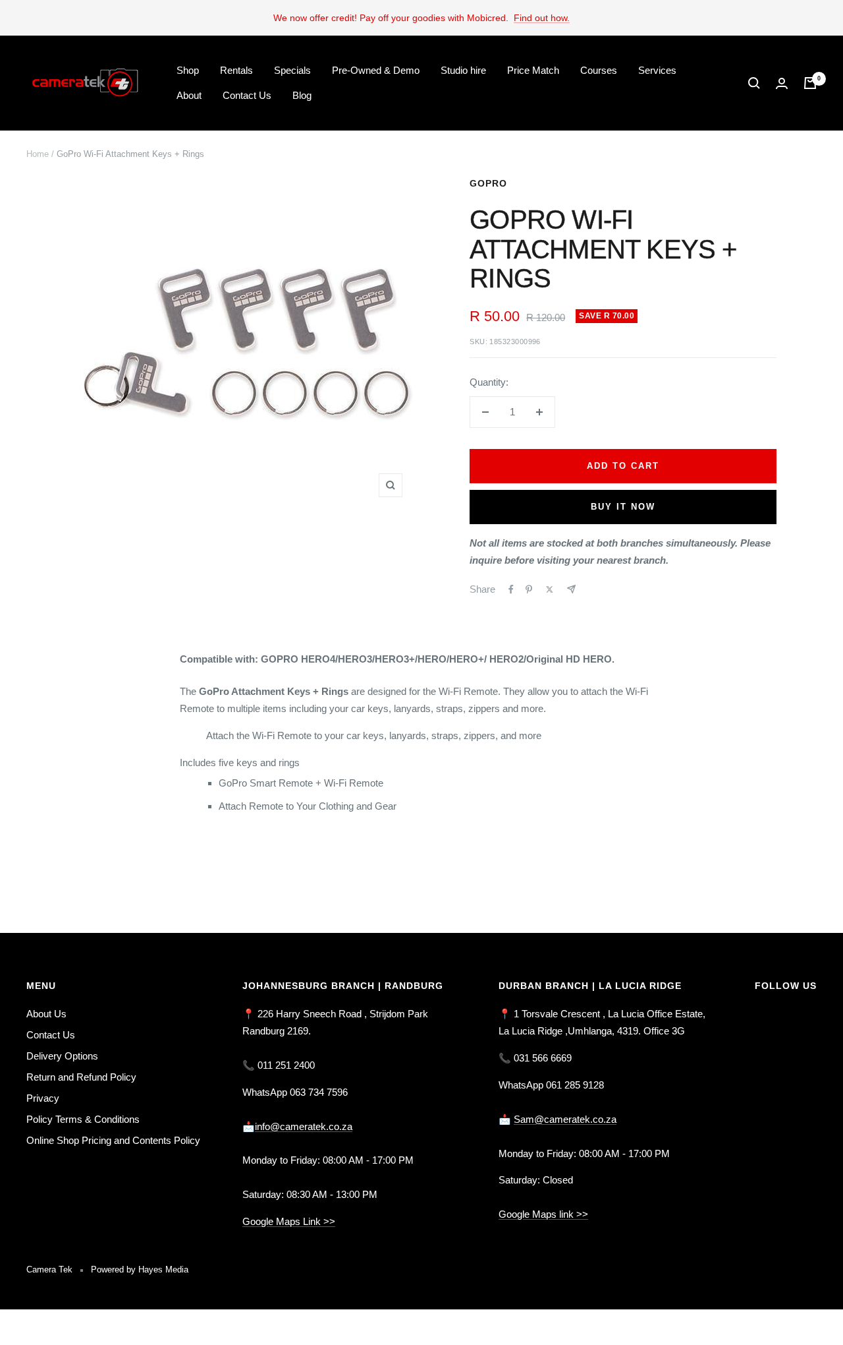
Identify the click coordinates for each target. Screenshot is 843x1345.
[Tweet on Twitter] (549, 589)
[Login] (782, 83)
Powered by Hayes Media (139, 1269)
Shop (188, 70)
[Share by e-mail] (571, 589)
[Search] (754, 83)
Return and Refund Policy (81, 1077)
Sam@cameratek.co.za (565, 1119)
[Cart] (810, 83)
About (189, 95)
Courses (598, 70)
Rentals (236, 70)
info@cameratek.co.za (303, 1126)
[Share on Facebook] (511, 589)
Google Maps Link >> (288, 1221)
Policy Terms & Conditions (83, 1119)
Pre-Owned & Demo (376, 70)
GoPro (488, 183)
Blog (302, 95)
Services (657, 70)
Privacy (42, 1098)
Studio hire (463, 70)
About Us (46, 1013)
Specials (292, 70)
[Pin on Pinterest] (529, 589)
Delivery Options (62, 1055)
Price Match (533, 70)
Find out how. (542, 18)
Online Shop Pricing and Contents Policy (113, 1140)
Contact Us (247, 95)
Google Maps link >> (543, 1214)
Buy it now (623, 507)
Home (37, 154)
